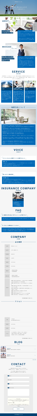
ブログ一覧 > (34, 359)
